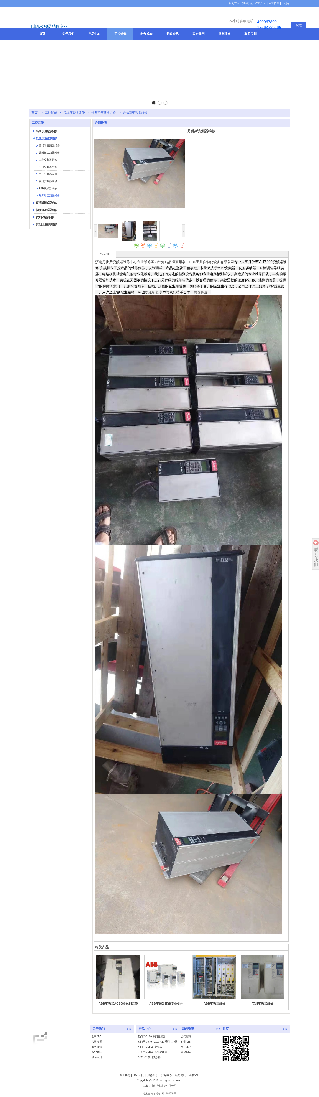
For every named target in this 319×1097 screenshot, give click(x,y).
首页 (34, 112)
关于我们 (99, 1028)
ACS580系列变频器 (149, 1057)
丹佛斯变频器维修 (116, 262)
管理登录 (171, 1093)
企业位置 (274, 3)
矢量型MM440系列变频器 (152, 1052)
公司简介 (97, 1036)
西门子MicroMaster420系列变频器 (158, 1041)
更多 (129, 1029)
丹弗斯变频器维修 (103, 112)
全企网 (160, 1093)
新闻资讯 (188, 1028)
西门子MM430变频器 (150, 1046)
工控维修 (51, 112)
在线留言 (260, 3)
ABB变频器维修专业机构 (166, 1003)
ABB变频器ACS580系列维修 (118, 1003)
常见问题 (186, 1052)
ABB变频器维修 (214, 1003)
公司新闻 (186, 1036)
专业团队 (97, 1052)
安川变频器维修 (262, 1003)
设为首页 (234, 3)
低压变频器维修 (74, 112)
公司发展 (97, 1041)
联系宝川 (97, 1057)
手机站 (286, 3)
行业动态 (186, 1041)
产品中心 (145, 1028)
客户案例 (186, 1046)
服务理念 (97, 1046)
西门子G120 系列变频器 (152, 1036)
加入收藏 (247, 3)
